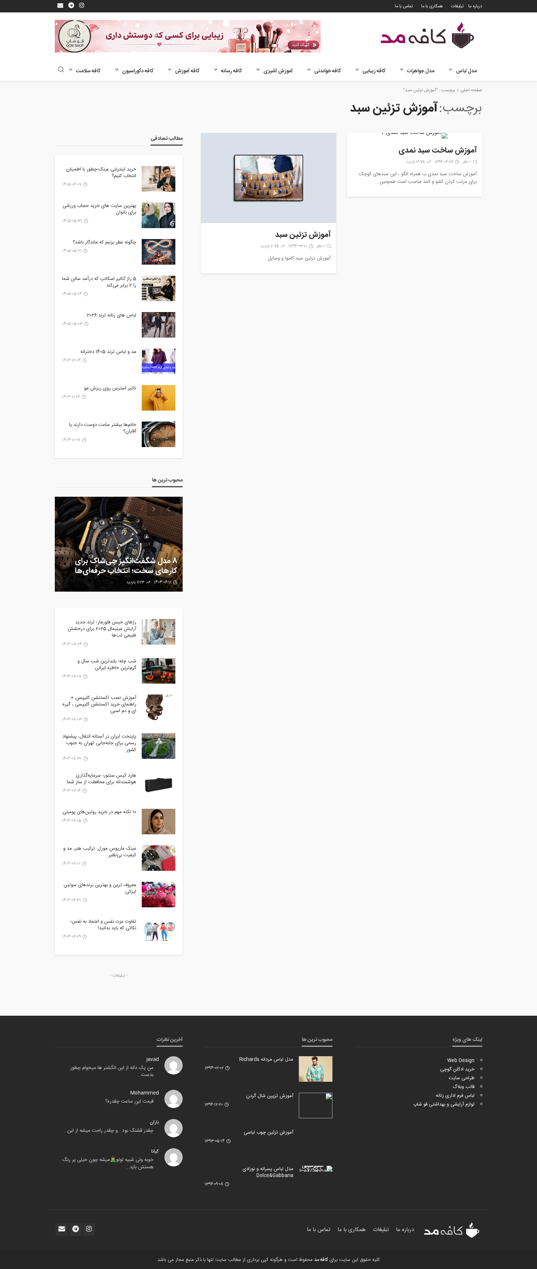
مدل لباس (466, 71)
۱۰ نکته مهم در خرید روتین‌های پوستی (99, 812)
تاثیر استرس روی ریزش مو (110, 388)
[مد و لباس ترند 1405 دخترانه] (158, 361)
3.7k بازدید (415, 162)
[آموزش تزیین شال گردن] (315, 1105)
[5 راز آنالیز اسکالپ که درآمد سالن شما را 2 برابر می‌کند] (158, 288)
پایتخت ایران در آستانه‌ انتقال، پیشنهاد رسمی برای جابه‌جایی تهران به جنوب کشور (99, 743)
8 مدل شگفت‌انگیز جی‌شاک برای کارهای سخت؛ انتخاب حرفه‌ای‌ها (126, 566)
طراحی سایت (462, 1078)
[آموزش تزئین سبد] (268, 178)
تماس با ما (404, 6)
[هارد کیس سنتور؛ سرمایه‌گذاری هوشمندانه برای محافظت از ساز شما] (158, 785)
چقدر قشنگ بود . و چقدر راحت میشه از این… (108, 1131)
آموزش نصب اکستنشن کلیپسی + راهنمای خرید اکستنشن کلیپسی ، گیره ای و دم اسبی (99, 705)
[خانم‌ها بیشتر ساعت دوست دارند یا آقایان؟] (158, 434)
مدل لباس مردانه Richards (266, 1059)
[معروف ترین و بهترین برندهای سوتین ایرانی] (158, 894)
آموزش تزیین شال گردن (269, 1096)
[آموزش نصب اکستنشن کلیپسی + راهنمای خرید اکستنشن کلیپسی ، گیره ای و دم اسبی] (158, 707)
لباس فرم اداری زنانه (455, 1096)
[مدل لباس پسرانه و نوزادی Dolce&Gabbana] (315, 1169)
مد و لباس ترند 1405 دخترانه (108, 352)
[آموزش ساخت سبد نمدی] (414, 136)
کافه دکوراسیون (137, 71)
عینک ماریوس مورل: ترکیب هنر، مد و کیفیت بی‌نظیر (99, 851)
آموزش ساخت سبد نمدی (438, 150)
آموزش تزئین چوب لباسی (268, 1132)
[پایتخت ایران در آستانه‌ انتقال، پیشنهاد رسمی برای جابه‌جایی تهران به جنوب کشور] (158, 746)
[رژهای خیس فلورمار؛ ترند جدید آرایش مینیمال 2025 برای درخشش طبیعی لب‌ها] (158, 632)
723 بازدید (135, 582)
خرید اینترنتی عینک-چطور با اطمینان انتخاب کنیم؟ (101, 172)
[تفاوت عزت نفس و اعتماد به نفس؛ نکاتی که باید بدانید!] (158, 931)
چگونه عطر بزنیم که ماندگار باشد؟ (104, 242)
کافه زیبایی (373, 71)
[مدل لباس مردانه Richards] (315, 1069)
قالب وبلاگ (464, 1087)
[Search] (61, 70)
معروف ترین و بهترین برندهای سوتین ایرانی (100, 888)
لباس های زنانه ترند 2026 (111, 315)
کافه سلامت (88, 71)
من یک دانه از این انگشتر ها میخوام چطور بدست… (111, 1071)
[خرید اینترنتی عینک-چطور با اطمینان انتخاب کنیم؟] (158, 179)
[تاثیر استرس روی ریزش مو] (158, 398)
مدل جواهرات (420, 71)
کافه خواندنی (327, 71)
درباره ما (475, 6)
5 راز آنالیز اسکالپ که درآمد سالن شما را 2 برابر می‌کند (99, 282)
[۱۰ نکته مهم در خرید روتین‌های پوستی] (158, 821)
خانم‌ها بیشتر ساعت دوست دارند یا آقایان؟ (102, 428)
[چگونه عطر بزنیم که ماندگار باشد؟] (158, 252)
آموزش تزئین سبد (303, 235)
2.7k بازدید (269, 246)
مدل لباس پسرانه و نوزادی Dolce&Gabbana (268, 1172)
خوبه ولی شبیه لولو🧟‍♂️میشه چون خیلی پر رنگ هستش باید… (107, 1163)
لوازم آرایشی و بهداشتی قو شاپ (444, 1104)
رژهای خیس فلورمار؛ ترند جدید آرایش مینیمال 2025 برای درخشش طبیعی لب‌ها (102, 629)
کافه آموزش (187, 71)
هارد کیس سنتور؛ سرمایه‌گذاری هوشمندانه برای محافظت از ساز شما (101, 778)
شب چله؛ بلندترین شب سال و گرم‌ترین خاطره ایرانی (106, 664)
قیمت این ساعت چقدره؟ (129, 1101)
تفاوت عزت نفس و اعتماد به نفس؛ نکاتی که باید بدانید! (103, 924)
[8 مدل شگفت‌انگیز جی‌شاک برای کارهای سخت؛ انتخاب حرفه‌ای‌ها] (119, 544)
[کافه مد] (427, 35)
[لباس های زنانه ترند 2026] (158, 325)
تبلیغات (457, 6)
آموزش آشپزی (278, 71)
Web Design (461, 1061)
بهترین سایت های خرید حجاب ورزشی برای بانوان (99, 209)
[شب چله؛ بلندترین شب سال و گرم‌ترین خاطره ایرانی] (158, 671)
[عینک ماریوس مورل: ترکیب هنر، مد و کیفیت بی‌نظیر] (158, 858)
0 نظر (467, 162)
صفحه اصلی (471, 90)
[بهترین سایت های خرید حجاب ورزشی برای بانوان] (158, 215)
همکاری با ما (432, 6)
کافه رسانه (231, 71)
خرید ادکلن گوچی (457, 1069)
